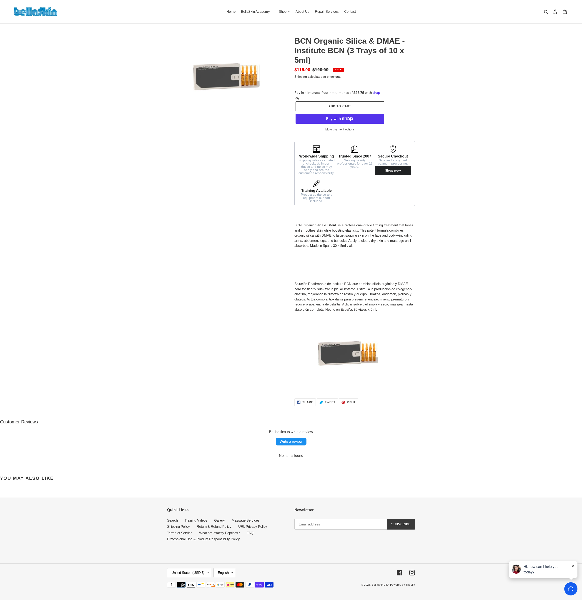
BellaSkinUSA (380, 584)
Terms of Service (179, 533)
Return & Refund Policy (214, 526)
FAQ (250, 533)
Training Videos (196, 520)
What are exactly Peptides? (219, 533)
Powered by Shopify (402, 584)
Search (172, 520)
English (223, 573)
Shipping (300, 76)
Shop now (393, 170)
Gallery (219, 520)
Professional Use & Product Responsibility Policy (203, 539)
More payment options (340, 129)
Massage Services (246, 520)
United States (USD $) (188, 573)
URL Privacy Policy (252, 526)
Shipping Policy (178, 526)
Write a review (291, 441)
